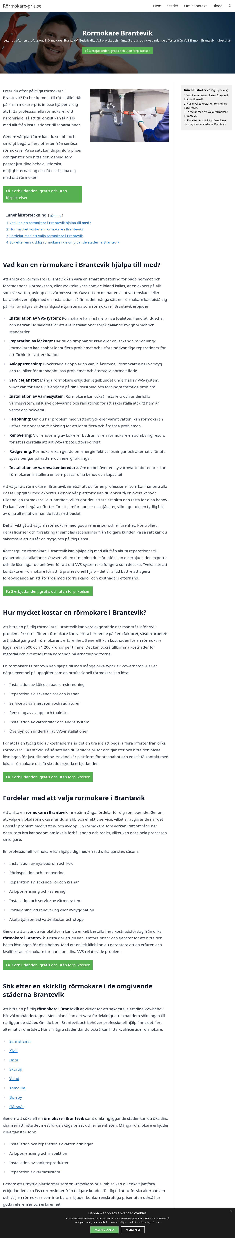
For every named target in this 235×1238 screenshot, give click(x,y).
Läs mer (156, 1222)
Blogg (218, 5)
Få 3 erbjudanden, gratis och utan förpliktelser (117, 51)
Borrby (15, 1097)
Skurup (15, 1069)
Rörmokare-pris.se (22, 6)
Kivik (13, 1050)
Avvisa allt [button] (133, 1229)
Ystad (14, 1078)
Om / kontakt (195, 5)
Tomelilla (17, 1087)
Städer (172, 5)
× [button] (230, 1211)
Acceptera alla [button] (104, 1229)
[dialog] (117, 1223)
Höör (14, 1059)
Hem (157, 5)
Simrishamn (20, 1041)
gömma (55, 215)
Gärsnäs (16, 1106)
